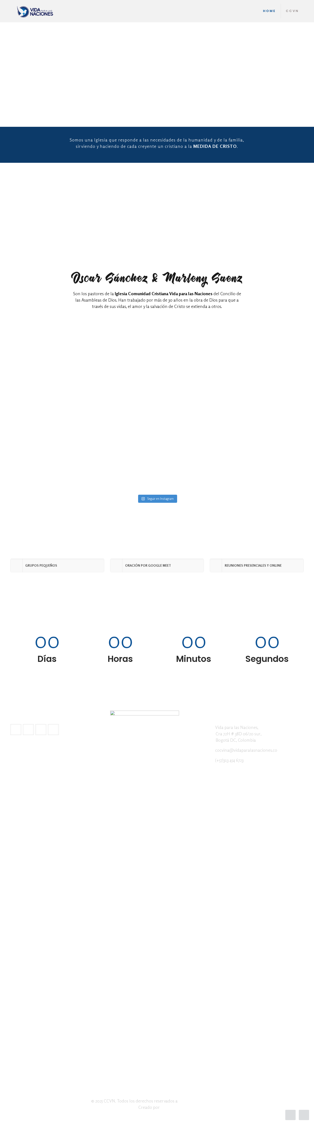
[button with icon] (15, 729)
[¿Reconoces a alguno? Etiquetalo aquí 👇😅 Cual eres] (120, 446)
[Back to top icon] (290, 1115)
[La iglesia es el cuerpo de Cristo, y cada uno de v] (268, 452)
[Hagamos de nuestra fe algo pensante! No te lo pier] (194, 462)
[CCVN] (35, 11)
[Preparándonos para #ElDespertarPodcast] (46, 439)
